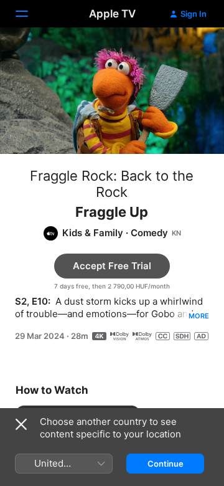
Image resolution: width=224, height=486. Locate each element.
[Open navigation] (29, 13)
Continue (165, 464)
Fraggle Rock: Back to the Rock (112, 184)
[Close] (21, 424)
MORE (199, 316)
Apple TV (112, 13)
